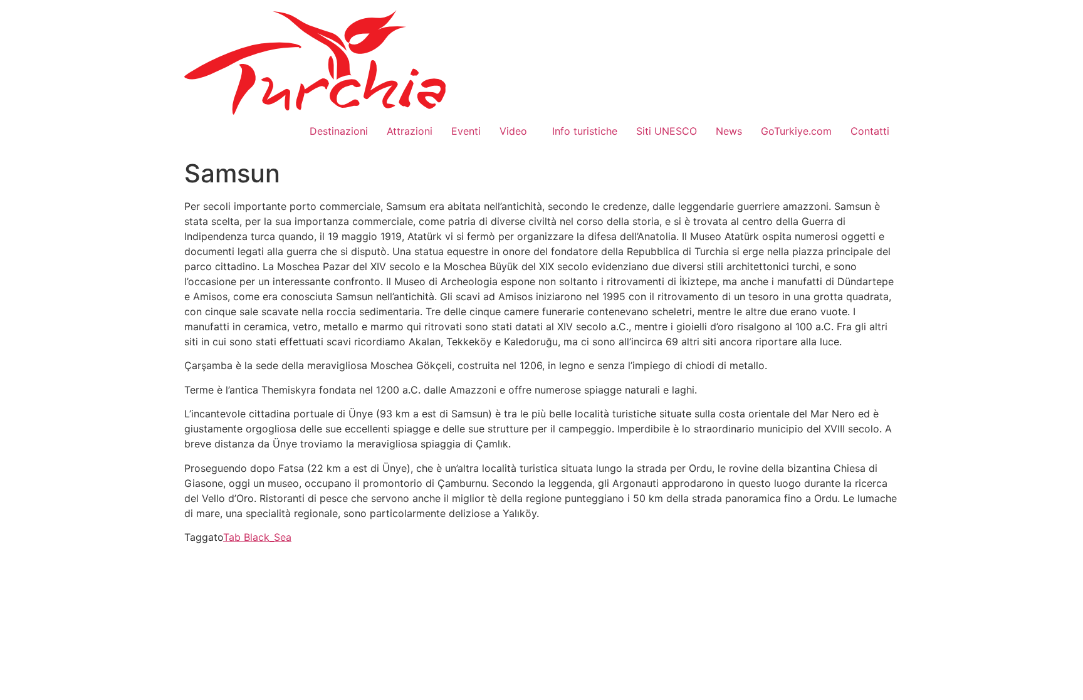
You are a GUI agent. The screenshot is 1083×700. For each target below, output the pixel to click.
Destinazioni (339, 131)
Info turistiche (584, 131)
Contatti (869, 131)
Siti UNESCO (666, 131)
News (729, 131)
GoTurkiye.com (796, 131)
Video (516, 131)
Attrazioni (409, 131)
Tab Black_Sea (257, 537)
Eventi (466, 131)
